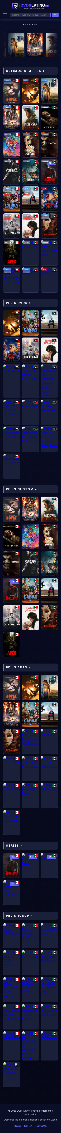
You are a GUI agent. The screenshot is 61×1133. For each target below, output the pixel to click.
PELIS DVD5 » (18, 303)
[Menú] (5, 14)
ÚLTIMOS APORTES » (25, 71)
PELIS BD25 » (18, 667)
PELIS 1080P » (19, 915)
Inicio (17, 1125)
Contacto (41, 1125)
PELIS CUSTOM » (21, 489)
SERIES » (14, 845)
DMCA (28, 1125)
